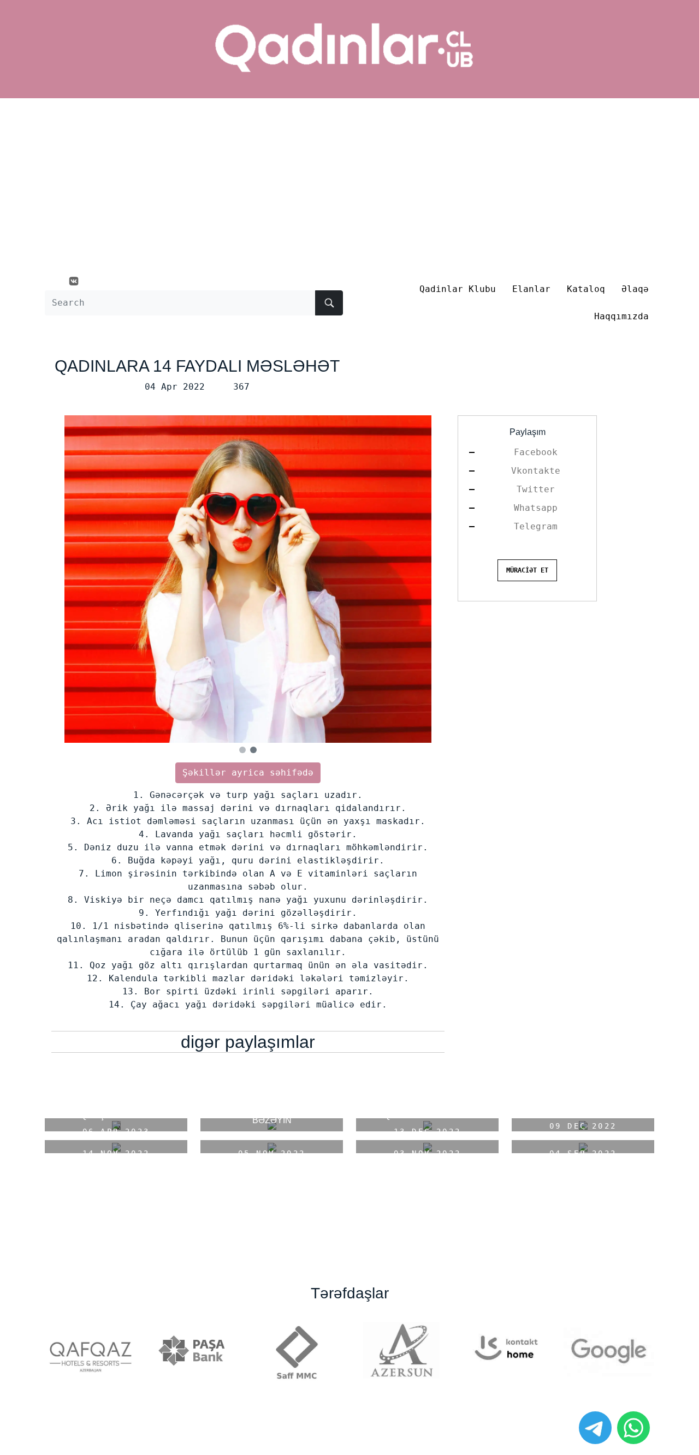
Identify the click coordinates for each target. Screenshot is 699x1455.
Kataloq (586, 289)
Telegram (536, 526)
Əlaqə (635, 289)
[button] (242, 750)
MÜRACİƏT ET (527, 570)
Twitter (536, 489)
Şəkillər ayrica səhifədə (247, 772)
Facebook (536, 452)
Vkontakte (535, 471)
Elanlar (531, 289)
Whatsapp (536, 508)
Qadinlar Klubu (457, 289)
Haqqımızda (621, 316)
